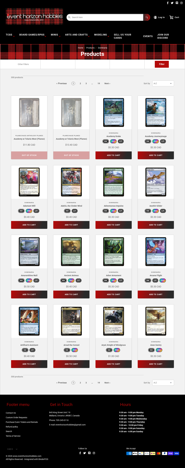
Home (80, 48)
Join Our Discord (163, 36)
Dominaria (102, 48)
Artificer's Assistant (29, 345)
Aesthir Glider (155, 206)
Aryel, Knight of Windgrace (113, 345)
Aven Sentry (155, 345)
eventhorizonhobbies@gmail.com (71, 425)
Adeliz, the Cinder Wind (71, 206)
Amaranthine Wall (29, 275)
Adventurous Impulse (113, 206)
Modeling (100, 36)
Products (90, 48)
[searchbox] (23, 64)
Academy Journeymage (156, 136)
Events (148, 36)
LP (121, 141)
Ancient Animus (71, 275)
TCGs (9, 36)
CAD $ (10, 449)
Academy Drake (114, 136)
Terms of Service (13, 436)
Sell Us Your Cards (122, 36)
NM (105, 141)
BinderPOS (43, 459)
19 (99, 83)
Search (9, 431)
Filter (161, 64)
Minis (54, 36)
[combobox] (23, 64)
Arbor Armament (113, 275)
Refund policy (12, 427)
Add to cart (113, 155)
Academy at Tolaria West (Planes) (29, 139)
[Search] (146, 17)
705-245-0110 (62, 420)
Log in (161, 17)
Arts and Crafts (76, 36)
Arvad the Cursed (71, 345)
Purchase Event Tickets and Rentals (22, 422)
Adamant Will (29, 206)
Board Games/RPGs (32, 36)
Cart (177, 17)
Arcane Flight (156, 275)
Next (107, 83)
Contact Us (11, 413)
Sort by (147, 83)
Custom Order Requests (16, 417)
